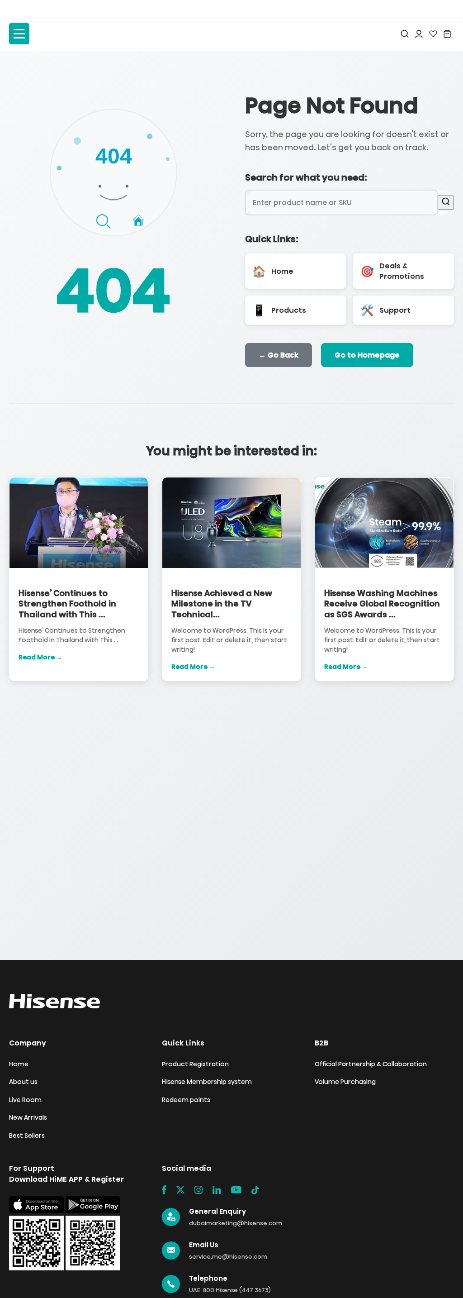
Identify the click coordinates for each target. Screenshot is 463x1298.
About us (23, 1082)
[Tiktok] (255, 1189)
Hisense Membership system (207, 1082)
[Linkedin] (217, 1189)
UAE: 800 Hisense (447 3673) (230, 1290)
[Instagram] (198, 1189)
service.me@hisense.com (228, 1256)
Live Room (25, 1100)
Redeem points (186, 1100)
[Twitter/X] (180, 1189)
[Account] (419, 33)
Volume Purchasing (345, 1082)
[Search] (404, 33)
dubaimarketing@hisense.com (235, 1223)
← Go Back (278, 355)
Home (18, 1064)
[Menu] (19, 33)
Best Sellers (27, 1135)
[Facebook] (164, 1189)
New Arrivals (28, 1117)
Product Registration (195, 1064)
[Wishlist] (433, 34)
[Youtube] (236, 1189)
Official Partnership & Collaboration (371, 1064)
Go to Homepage (367, 355)
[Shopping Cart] (447, 33)
